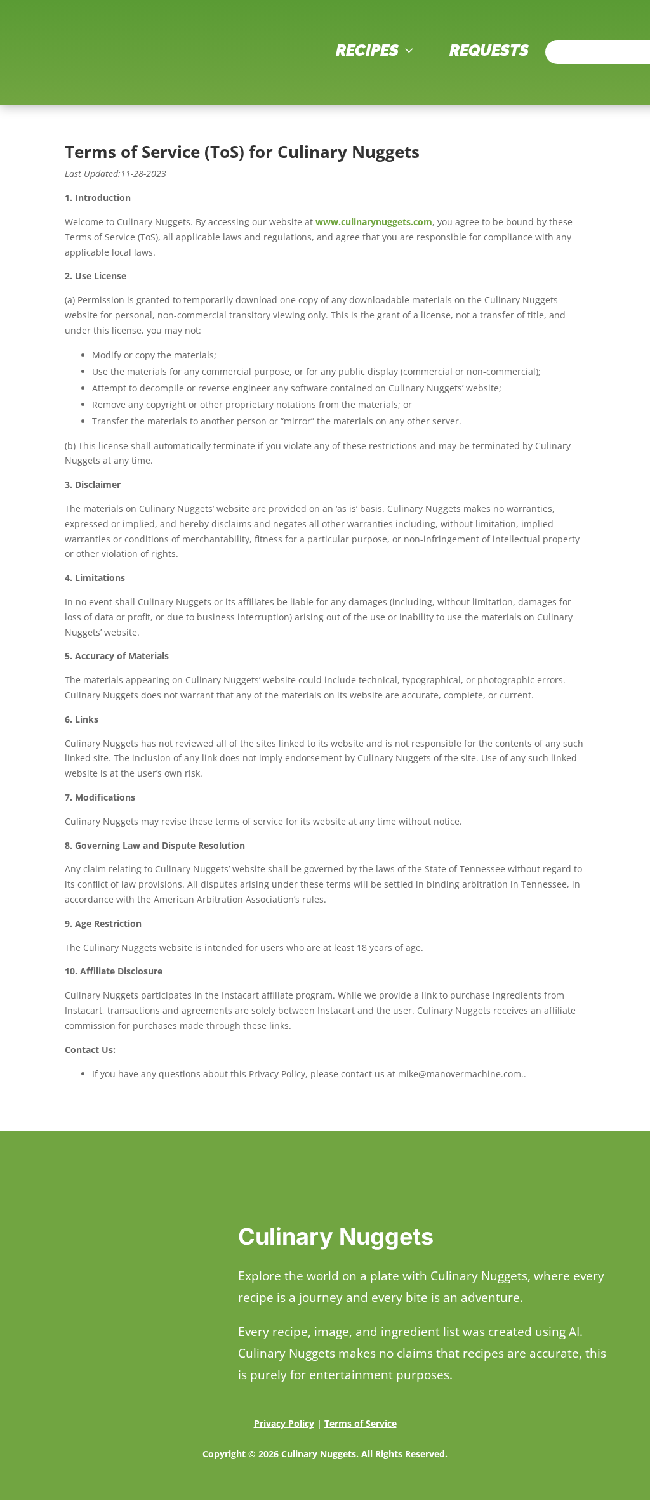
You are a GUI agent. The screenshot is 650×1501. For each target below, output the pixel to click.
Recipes (376, 50)
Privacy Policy (284, 1423)
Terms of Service (360, 1423)
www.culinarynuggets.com (373, 222)
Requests (489, 50)
